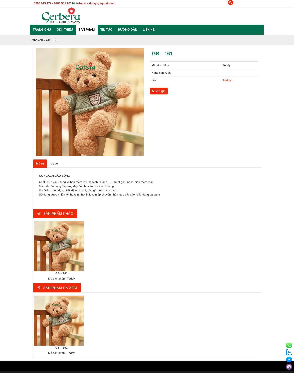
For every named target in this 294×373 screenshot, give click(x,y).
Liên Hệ (149, 29)
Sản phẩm (87, 29)
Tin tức (106, 29)
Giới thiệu (65, 29)
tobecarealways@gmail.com (95, 3)
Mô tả (40, 163)
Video (54, 163)
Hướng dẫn (127, 29)
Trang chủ (42, 29)
